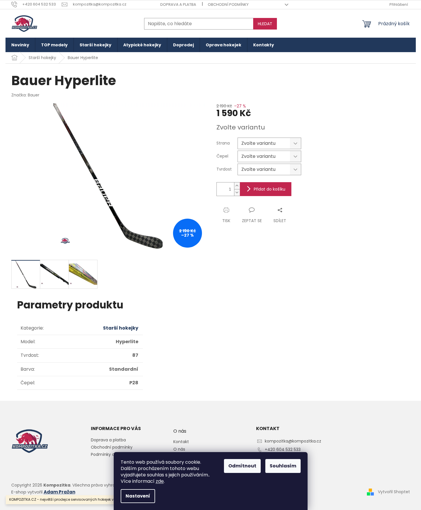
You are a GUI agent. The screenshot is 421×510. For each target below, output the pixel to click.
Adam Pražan (59, 492)
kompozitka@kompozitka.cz (293, 441)
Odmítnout (242, 466)
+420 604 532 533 (283, 449)
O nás (179, 449)
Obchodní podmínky (228, 4)
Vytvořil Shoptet (394, 492)
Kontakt (181, 442)
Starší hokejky (120, 328)
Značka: (25, 95)
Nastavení (138, 496)
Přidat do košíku (269, 189)
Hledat (265, 24)
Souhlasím (283, 466)
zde (160, 481)
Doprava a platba (178, 4)
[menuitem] (20, 45)
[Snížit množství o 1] (237, 192)
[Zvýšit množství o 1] (237, 185)
